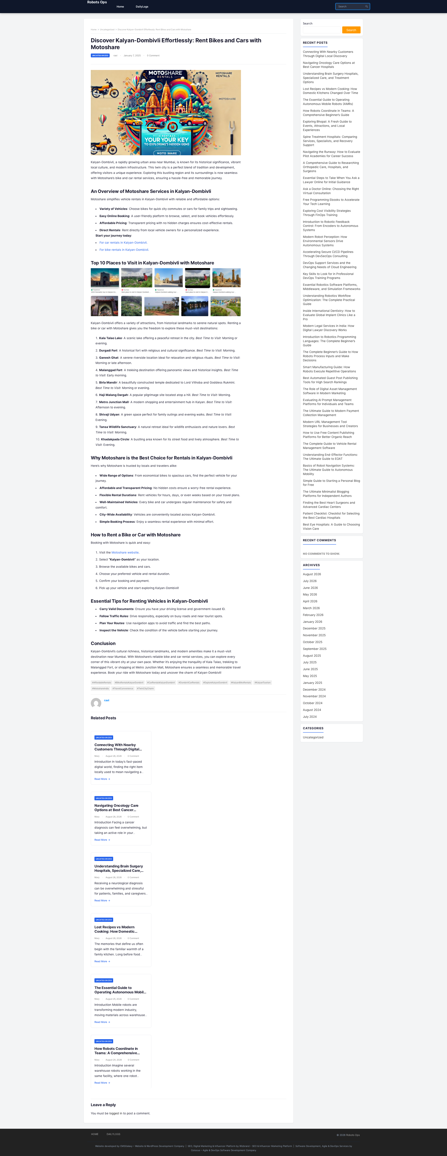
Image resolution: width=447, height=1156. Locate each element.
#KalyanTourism (262, 682)
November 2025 (314, 635)
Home (94, 29)
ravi (115, 55)
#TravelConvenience (123, 688)
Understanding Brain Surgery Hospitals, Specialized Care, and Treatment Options (118, 870)
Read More (102, 778)
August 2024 (312, 710)
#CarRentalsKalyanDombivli (161, 682)
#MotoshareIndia (100, 688)
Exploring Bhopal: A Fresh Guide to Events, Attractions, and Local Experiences (327, 126)
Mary (97, 756)
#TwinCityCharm (145, 688)
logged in (115, 1113)
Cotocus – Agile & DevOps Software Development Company (223, 1150)
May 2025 (310, 676)
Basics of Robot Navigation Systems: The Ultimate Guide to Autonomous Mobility (329, 470)
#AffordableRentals (101, 682)
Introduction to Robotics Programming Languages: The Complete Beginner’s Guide (329, 341)
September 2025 (315, 649)
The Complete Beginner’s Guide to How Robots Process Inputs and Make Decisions (330, 356)
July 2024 (310, 716)
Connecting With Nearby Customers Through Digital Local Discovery (116, 749)
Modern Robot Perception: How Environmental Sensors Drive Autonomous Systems (325, 241)
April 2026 (310, 601)
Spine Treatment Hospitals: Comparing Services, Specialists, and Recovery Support (330, 141)
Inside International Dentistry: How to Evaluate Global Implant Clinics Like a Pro (329, 315)
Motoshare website (125, 552)
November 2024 (314, 696)
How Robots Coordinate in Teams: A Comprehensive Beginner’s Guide (116, 1053)
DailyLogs (113, 1134)
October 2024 (313, 703)
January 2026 (312, 621)
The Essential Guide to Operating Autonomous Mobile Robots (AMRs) (120, 992)
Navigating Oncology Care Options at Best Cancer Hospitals (116, 809)
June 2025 (310, 669)
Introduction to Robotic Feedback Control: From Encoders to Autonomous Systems (330, 226)
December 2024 (314, 689)
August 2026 (312, 574)
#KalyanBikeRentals (241, 682)
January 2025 (312, 683)
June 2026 (310, 588)
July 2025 (310, 662)
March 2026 (311, 608)
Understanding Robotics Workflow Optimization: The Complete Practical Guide (329, 300)
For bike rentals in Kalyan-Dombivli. (124, 249)
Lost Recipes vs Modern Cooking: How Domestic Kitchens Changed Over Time (119, 931)
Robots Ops (97, 2)
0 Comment (153, 55)
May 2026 (310, 594)
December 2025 (314, 628)
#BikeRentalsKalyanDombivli (129, 682)
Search (308, 23)
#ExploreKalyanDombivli (215, 682)
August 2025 (312, 655)
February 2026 (313, 615)
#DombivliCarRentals (189, 682)
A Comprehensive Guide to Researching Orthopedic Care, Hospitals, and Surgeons (331, 167)
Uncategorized (107, 29)
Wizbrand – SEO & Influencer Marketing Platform (265, 1146)
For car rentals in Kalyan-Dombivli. (124, 242)
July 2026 (310, 581)
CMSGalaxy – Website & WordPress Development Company (152, 1146)
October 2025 (312, 642)
